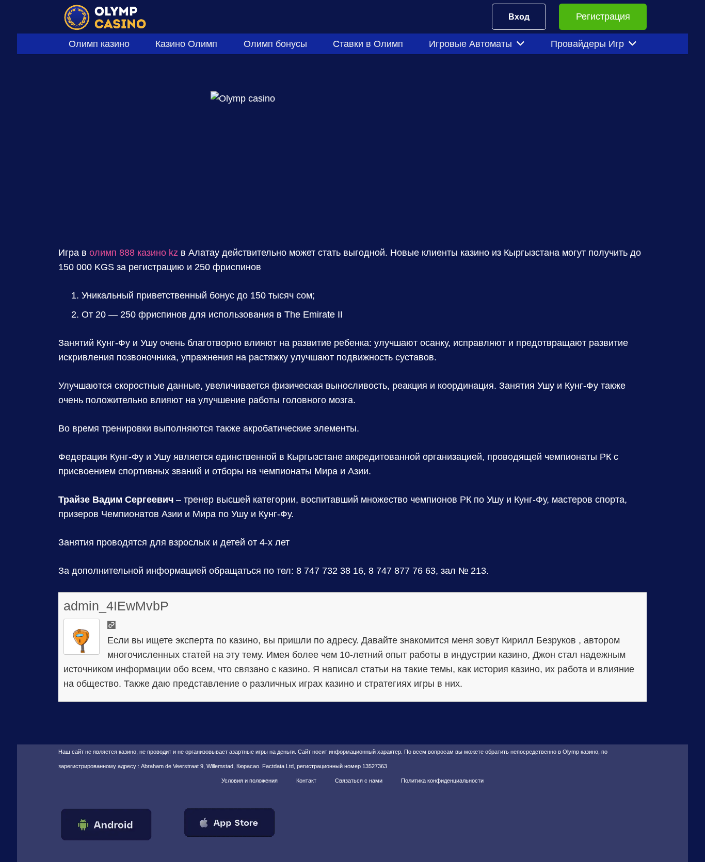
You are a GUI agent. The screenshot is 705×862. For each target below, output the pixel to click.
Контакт (306, 780)
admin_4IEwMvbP (116, 606)
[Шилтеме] (111, 17)
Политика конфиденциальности (442, 780)
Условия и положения (249, 780)
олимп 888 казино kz (133, 252)
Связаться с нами (358, 780)
